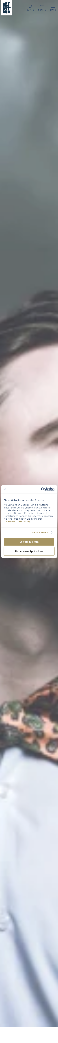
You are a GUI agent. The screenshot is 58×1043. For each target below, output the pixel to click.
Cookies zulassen (29, 541)
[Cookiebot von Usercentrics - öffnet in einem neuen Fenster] (41, 489)
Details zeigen (40, 532)
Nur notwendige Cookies (29, 551)
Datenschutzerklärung (17, 521)
